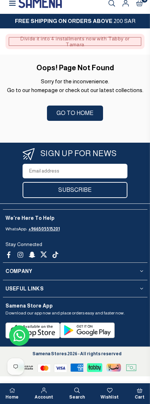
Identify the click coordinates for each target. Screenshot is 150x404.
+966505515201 (44, 228)
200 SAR (75, 21)
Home (12, 397)
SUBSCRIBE (75, 190)
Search (77, 397)
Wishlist (109, 397)
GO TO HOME (75, 113)
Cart (140, 397)
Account (44, 397)
